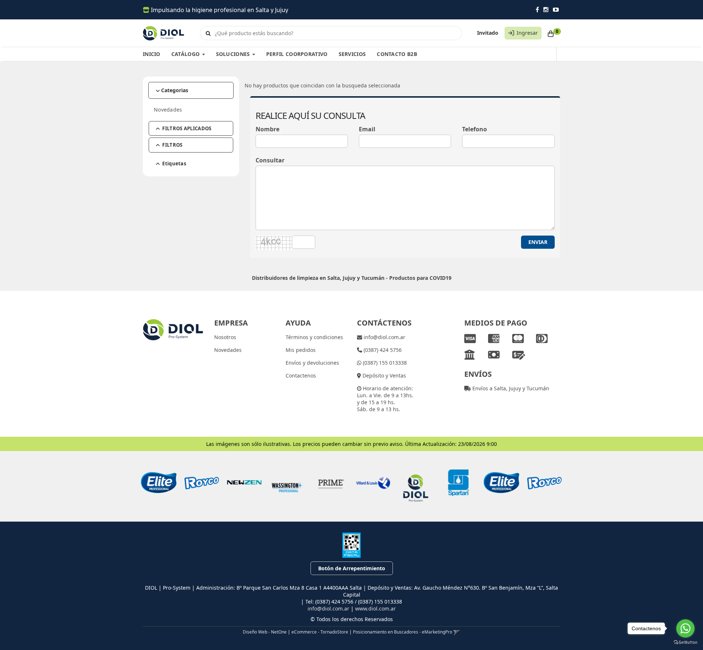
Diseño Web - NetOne (265, 632)
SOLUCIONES (234, 53)
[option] (158, 483)
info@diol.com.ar (383, 337)
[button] (456, 632)
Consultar (270, 160)
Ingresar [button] (527, 32)
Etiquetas (174, 163)
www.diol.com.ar (375, 608)
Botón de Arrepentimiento (351, 568)
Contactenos (301, 375)
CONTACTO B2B (397, 53)
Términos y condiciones (314, 337)
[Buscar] (208, 33)
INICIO (151, 53)
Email (367, 129)
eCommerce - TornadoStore (319, 632)
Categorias (174, 90)
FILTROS (172, 144)
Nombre (267, 129)
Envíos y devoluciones (312, 362)
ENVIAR (537, 241)
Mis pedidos (301, 349)
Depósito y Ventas (383, 375)
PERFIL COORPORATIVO (297, 53)
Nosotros (225, 337)
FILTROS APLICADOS (186, 128)
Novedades (168, 109)
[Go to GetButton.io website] (685, 642)
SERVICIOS (352, 53)
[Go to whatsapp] (685, 628)
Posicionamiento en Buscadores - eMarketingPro (402, 632)
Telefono (474, 129)
